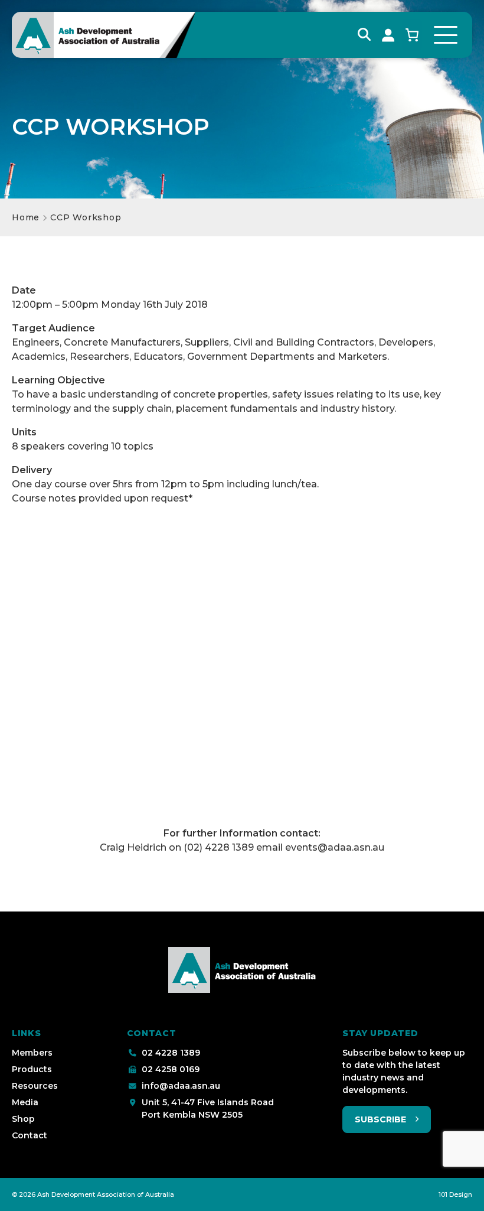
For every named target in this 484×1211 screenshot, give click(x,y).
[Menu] (445, 35)
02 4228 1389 (171, 1052)
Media (25, 1102)
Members (32, 1052)
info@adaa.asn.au (181, 1085)
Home (26, 217)
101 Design (455, 1194)
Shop (23, 1119)
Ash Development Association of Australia (105, 1194)
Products (32, 1069)
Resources (35, 1085)
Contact (29, 1135)
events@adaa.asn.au (334, 847)
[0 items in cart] (412, 35)
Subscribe (380, 1119)
